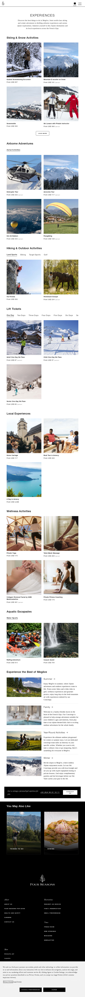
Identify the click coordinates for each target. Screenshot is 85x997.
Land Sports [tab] (12, 255)
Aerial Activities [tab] (13, 150)
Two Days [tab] (21, 316)
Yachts (7, 958)
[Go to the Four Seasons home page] (3, 3)
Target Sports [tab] (35, 255)
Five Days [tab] (58, 316)
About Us (8, 904)
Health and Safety (12, 913)
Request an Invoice (52, 904)
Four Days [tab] (46, 316)
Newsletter (49, 940)
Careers (7, 917)
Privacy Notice (8, 982)
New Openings (50, 931)
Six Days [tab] (69, 316)
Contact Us (70, 792)
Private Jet (9, 954)
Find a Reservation (52, 908)
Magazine (48, 935)
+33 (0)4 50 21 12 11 (50, 792)
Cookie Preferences (30, 989)
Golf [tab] (45, 255)
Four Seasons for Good (14, 908)
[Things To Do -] (24, 833)
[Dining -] (61, 833)
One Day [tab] (10, 315)
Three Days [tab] (33, 316)
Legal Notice (17, 982)
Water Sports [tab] (12, 618)
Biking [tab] (23, 255)
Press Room (49, 927)
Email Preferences (52, 913)
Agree (54, 989)
